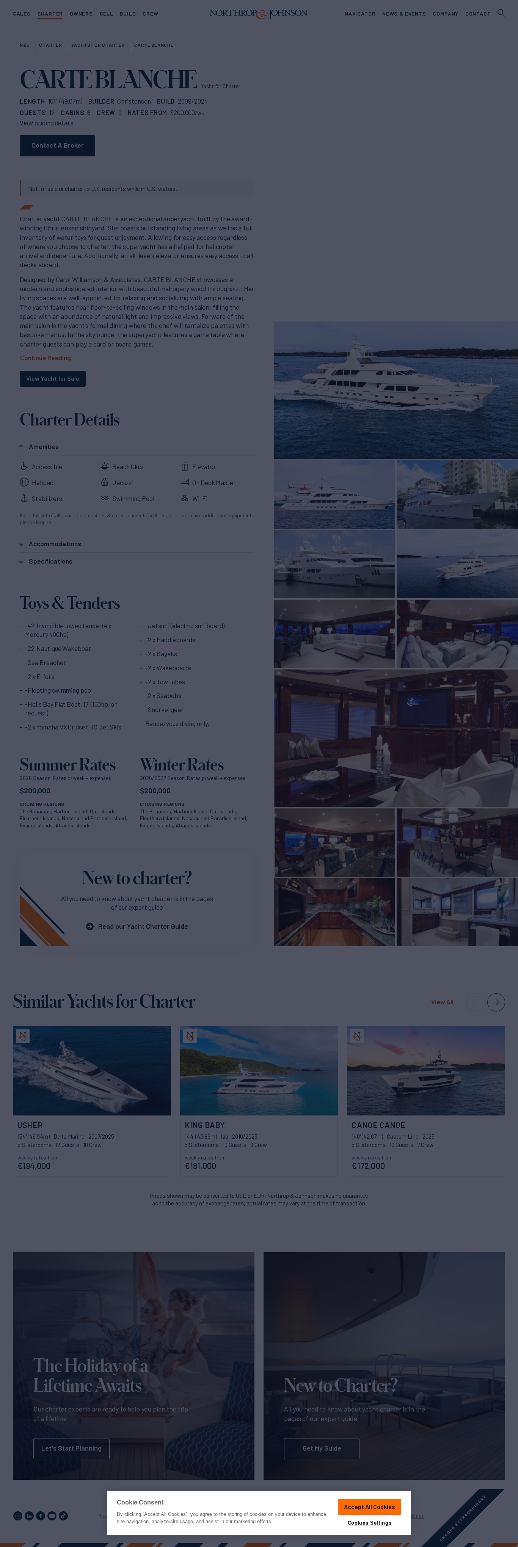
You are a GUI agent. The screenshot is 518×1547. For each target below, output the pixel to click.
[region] (259, 1513)
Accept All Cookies (369, 1506)
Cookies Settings (369, 1523)
